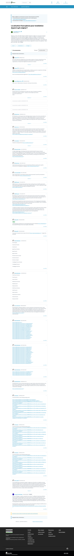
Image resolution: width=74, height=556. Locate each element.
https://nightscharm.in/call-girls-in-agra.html (21, 358)
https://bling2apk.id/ (42, 223)
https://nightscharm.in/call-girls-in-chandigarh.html (22, 371)
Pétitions (29, 535)
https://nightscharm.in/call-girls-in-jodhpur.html (22, 349)
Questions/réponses (25, 6)
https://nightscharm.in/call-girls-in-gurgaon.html (22, 351)
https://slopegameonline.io (25, 175)
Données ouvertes (51, 536)
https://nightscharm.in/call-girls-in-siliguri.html (22, 374)
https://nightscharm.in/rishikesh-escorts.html (21, 327)
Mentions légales (62, 532)
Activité (49, 532)
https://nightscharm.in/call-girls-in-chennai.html (22, 337)
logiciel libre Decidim (14, 554)
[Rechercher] (30, 3)
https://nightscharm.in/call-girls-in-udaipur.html (22, 361)
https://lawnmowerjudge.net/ (36, 233)
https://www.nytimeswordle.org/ (19, 198)
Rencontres (50, 534)
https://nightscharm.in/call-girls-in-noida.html (21, 350)
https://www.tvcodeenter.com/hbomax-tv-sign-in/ (22, 213)
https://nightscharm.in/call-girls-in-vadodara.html (22, 331)
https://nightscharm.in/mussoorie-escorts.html (21, 328)
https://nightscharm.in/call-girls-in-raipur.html (21, 372)
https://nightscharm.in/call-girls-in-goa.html (21, 338)
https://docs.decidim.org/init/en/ (29, 20)
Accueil (29, 532)
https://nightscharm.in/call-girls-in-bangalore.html (22, 335)
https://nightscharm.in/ (17, 322)
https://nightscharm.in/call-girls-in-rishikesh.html (22, 326)
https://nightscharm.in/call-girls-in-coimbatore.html (22, 352)
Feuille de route (31, 534)
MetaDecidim (31, 543)
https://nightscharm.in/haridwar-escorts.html (21, 329)
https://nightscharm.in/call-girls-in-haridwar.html (22, 324)
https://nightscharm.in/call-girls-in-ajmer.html (21, 355)
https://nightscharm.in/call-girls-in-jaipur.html (21, 332)
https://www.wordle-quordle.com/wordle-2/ (21, 205)
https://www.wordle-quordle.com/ (19, 204)
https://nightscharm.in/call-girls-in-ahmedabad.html (22, 362)
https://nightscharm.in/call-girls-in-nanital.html (22, 356)
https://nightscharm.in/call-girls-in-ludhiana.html (22, 373)
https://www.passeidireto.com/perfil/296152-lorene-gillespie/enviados (26, 400)
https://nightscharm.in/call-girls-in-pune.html (21, 333)
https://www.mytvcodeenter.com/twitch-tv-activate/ (22, 134)
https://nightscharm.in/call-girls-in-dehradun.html (22, 325)
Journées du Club (31, 539)
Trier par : (36, 50)
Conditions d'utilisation (9, 548)
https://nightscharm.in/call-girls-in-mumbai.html (22, 334)
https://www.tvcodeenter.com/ (18, 211)
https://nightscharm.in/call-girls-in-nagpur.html (22, 353)
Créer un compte (41, 532)
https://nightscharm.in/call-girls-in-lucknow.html (22, 347)
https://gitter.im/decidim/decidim (19, 19)
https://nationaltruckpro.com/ (33, 166)
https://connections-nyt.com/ (18, 312)
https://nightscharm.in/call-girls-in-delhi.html (21, 336)
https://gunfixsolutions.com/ (18, 388)
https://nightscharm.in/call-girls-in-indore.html (21, 360)
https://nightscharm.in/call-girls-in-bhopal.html (22, 363)
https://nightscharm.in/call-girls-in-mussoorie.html (22, 323)
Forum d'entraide (14, 6)
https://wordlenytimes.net (28, 142)
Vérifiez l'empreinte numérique (38, 521)
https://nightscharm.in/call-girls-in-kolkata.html (22, 348)
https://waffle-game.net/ (17, 187)
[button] (29, 64)
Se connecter (40, 534)
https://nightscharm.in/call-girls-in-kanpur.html (22, 354)
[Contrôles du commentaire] (46, 57)
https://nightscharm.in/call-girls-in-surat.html (21, 357)
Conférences (30, 537)
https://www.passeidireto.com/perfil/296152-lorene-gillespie (24, 399)
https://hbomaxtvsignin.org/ (18, 156)
